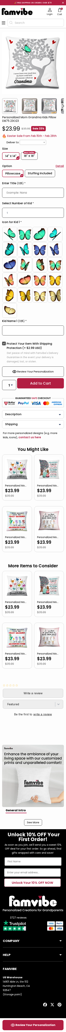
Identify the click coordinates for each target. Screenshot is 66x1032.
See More (33, 822)
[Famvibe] (17, 11)
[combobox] (36, 23)
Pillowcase (12, 173)
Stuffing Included (40, 173)
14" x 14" (10, 156)
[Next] (63, 106)
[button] (33, 184)
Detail (60, 166)
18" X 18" (29, 155)
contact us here (29, 437)
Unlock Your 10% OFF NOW (32, 882)
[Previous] (3, 106)
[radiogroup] (33, 272)
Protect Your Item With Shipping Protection (29, 346)
